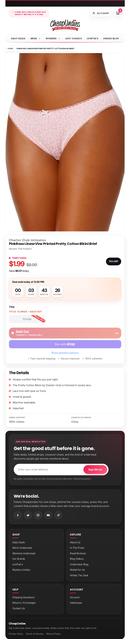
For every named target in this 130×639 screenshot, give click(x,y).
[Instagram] (38, 515)
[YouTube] (48, 515)
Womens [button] (51, 38)
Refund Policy (53, 633)
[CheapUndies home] (65, 25)
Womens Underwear (24, 553)
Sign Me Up (95, 469)
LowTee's (92, 38)
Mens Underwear (22, 547)
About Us (75, 542)
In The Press (77, 547)
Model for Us (77, 569)
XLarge (27, 319)
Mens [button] (33, 38)
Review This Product (20, 248)
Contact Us (18, 608)
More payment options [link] (65, 352)
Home (10, 49)
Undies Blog (111, 38)
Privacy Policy (16, 633)
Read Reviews (78, 553)
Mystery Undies (21, 569)
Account (75, 597)
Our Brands (18, 558)
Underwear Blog (79, 564)
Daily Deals (18, 38)
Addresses (76, 602)
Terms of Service (35, 633)
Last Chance (73, 38)
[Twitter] (28, 515)
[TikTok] (58, 515)
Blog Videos (76, 558)
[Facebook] (18, 515)
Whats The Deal (79, 575)
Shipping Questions (23, 597)
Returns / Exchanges (24, 602)
